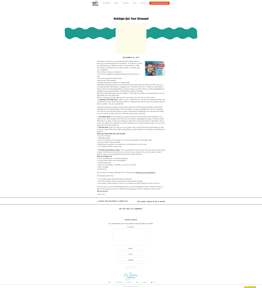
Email (131, 254)
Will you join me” (102, 191)
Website (131, 260)
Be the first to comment (131, 209)
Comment (131, 227)
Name (130, 248)
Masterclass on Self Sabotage (145, 172)
